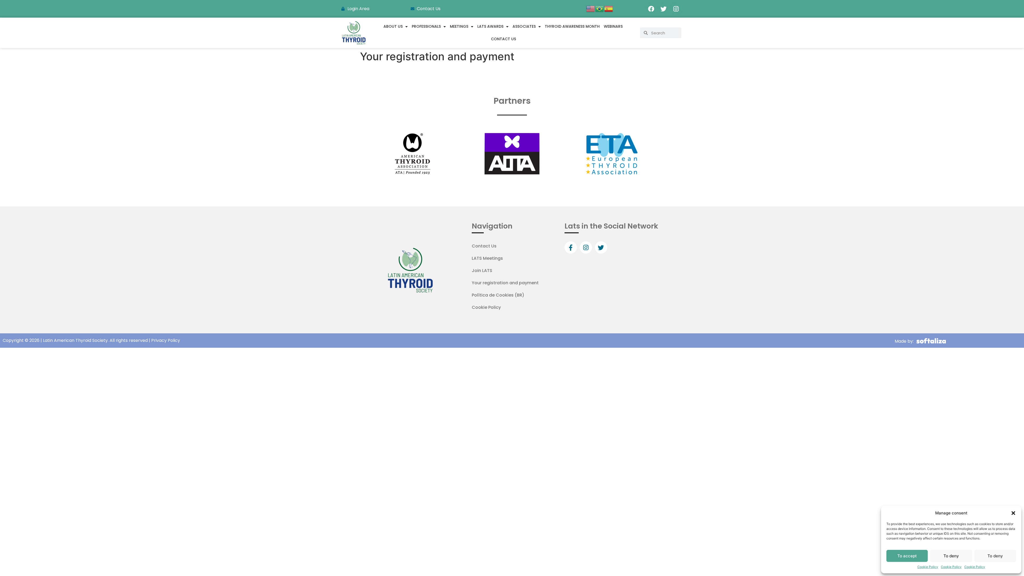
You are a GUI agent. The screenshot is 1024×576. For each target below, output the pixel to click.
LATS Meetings (487, 258)
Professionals (426, 26)
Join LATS (482, 270)
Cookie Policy (927, 567)
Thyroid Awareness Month (572, 26)
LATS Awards (490, 26)
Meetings (459, 26)
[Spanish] (608, 8)
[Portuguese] (599, 8)
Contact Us (503, 39)
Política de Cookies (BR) (498, 295)
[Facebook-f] (571, 247)
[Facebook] (651, 9)
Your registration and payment (505, 283)
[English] (590, 8)
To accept (907, 555)
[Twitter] (663, 9)
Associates (524, 26)
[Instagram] (676, 9)
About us (393, 26)
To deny (951, 555)
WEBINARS (613, 26)
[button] (1013, 513)
